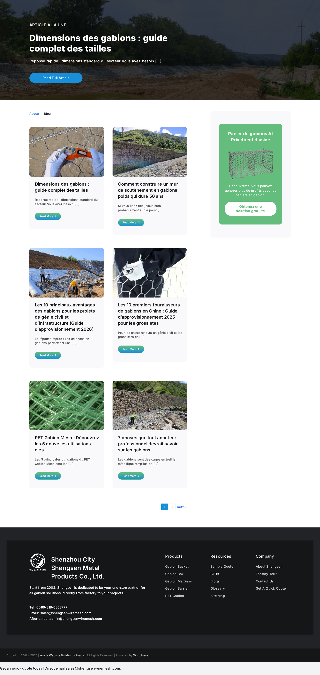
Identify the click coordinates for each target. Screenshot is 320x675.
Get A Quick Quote (271, 588)
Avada (80, 655)
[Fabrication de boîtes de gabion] (150, 250)
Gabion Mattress (178, 581)
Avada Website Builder (55, 655)
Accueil (35, 113)
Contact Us (265, 581)
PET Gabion (174, 596)
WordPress (140, 655)
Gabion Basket (177, 566)
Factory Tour (266, 574)
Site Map (218, 596)
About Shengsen (269, 566)
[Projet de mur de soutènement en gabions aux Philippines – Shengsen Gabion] (150, 129)
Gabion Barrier (177, 588)
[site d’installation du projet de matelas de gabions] (66, 250)
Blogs (215, 581)
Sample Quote (222, 566)
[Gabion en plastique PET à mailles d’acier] (66, 382)
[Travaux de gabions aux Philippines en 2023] (150, 382)
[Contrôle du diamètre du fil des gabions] (66, 129)
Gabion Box (174, 574)
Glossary (218, 588)
